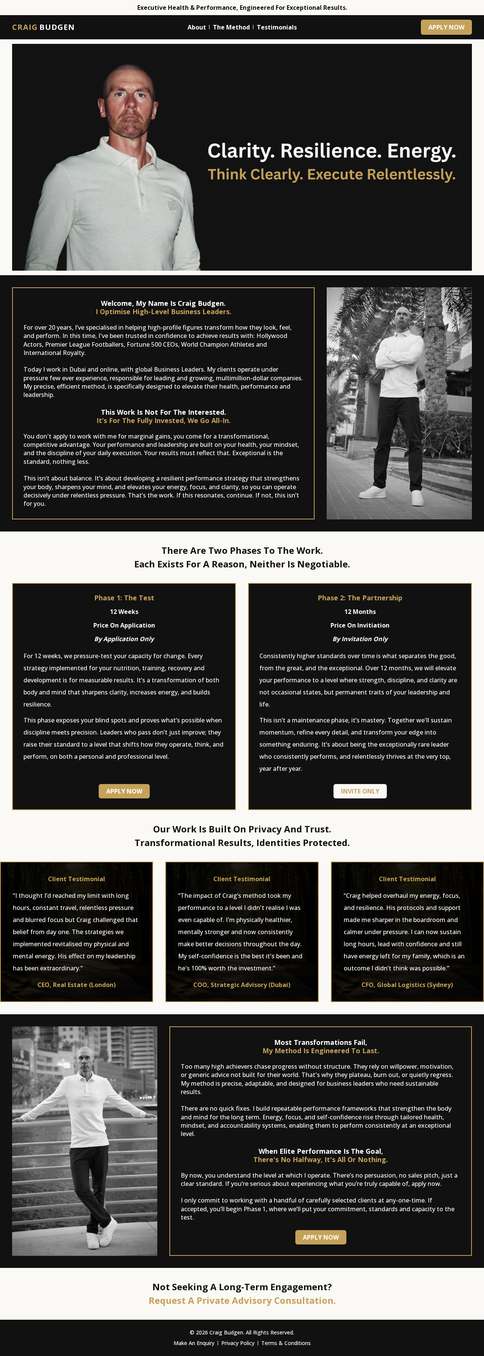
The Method (231, 27)
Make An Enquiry (194, 1343)
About (197, 27)
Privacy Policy (237, 1343)
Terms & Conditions (286, 1343)
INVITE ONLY (360, 791)
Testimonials (277, 27)
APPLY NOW (446, 27)
